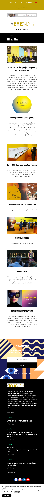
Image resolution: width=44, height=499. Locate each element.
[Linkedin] (24, 479)
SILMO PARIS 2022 (22, 238)
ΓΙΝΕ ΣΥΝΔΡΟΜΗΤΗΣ (27, 2)
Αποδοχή (6, 495)
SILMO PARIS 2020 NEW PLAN (22, 311)
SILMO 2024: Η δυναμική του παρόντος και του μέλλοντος (22, 68)
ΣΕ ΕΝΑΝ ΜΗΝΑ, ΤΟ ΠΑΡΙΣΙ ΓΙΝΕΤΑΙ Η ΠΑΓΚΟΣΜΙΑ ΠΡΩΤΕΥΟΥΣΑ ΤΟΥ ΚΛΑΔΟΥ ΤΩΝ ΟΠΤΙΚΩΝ (22, 434)
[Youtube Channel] (28, 479)
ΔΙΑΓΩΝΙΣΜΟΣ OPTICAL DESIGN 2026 (19, 421)
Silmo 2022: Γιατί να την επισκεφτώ (22, 204)
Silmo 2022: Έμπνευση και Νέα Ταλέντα (22, 165)
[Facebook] (16, 479)
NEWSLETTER (12, 2)
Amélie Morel (22, 271)
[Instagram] (20, 479)
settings (17, 492)
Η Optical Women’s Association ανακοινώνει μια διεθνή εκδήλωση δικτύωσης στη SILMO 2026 (22, 450)
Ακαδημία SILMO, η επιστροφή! (22, 117)
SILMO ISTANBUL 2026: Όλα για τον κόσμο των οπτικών (21, 464)
